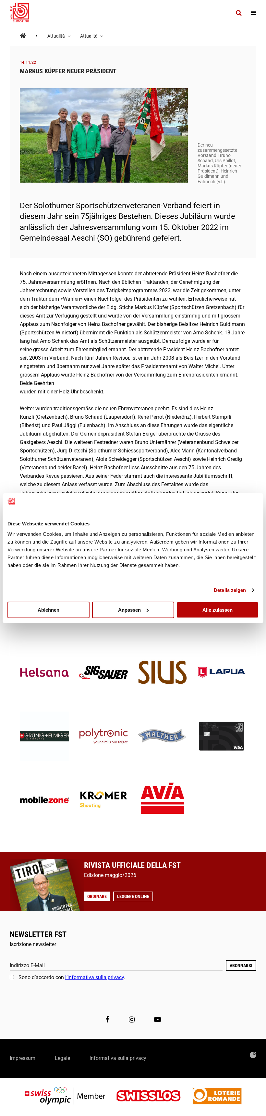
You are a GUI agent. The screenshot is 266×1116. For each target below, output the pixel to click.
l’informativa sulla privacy (94, 977)
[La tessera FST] (221, 737)
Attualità (56, 36)
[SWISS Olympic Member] (70, 1096)
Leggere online (133, 896)
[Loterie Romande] (217, 1096)
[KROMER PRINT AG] (103, 800)
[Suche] (238, 13)
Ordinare (97, 896)
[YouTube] (157, 1019)
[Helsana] (44, 673)
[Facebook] (107, 1019)
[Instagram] (131, 1019)
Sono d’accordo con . (71, 977)
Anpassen (129, 609)
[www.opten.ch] (253, 1055)
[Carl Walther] (162, 737)
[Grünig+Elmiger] (44, 737)
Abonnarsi (241, 965)
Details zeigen (230, 590)
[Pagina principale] (23, 13)
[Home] (23, 35)
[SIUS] (162, 673)
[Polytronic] (103, 737)
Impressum (22, 1058)
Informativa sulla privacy (118, 1058)
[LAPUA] (221, 673)
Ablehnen (48, 609)
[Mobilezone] (44, 800)
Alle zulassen (217, 609)
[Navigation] (253, 13)
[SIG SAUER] (103, 673)
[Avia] (162, 800)
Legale (62, 1058)
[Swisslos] (153, 1096)
